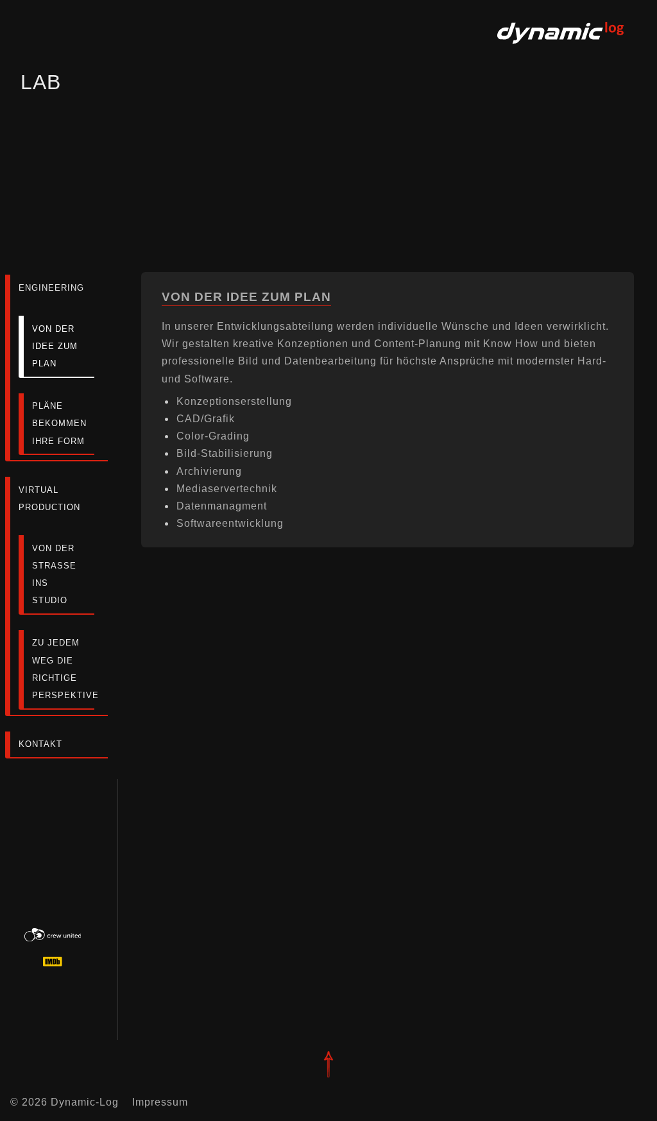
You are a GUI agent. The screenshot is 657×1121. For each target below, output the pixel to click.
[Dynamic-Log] (560, 48)
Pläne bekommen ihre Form (59, 423)
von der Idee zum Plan (55, 346)
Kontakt (40, 744)
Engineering (51, 288)
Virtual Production (49, 498)
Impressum (160, 1102)
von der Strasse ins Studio (54, 574)
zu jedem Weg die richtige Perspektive (63, 669)
